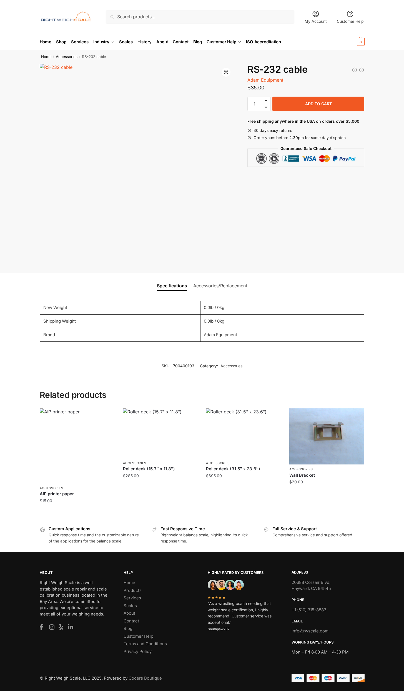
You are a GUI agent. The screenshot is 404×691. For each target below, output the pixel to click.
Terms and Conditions (145, 643)
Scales (130, 605)
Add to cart (318, 103)
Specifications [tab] (172, 285)
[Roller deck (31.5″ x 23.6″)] (243, 433)
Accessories (66, 56)
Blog (128, 628)
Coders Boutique (145, 678)
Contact (131, 621)
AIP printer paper (57, 493)
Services (132, 597)
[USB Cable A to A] (361, 70)
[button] (226, 72)
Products (133, 590)
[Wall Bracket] (326, 436)
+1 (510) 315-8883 (309, 609)
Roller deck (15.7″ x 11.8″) (149, 468)
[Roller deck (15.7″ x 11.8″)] (160, 433)
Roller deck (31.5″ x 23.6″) (233, 468)
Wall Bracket (302, 475)
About (129, 613)
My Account (316, 21)
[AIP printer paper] (77, 445)
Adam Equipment (265, 80)
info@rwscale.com (310, 631)
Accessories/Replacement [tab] (220, 285)
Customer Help (350, 21)
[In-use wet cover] (354, 70)
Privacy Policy (138, 651)
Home (46, 56)
